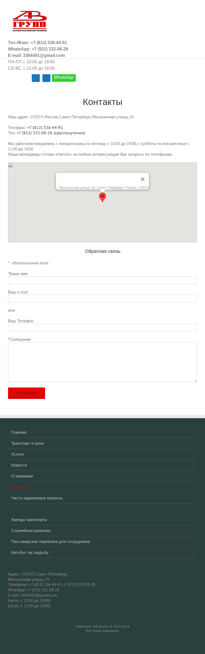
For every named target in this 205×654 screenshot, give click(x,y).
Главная (18, 432)
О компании (22, 476)
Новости (19, 465)
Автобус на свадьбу (30, 552)
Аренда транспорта (29, 519)
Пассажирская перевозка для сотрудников (50, 541)
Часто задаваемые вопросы (37, 497)
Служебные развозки (30, 530)
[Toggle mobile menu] (195, 8)
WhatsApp (64, 77)
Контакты (20, 486)
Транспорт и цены (27, 443)
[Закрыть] (142, 179)
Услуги (17, 454)
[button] (102, 197)
